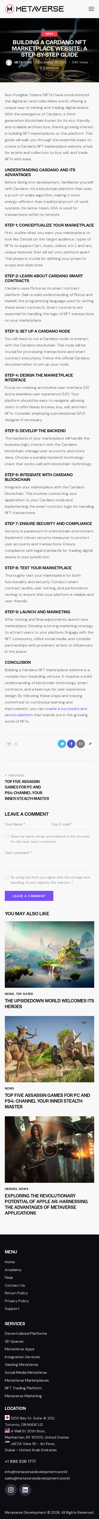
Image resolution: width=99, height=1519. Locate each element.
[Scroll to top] (90, 1483)
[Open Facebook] (71, 744)
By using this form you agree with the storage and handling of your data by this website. (50, 880)
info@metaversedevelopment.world (36, 1471)
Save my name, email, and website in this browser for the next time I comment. (50, 839)
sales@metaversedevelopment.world (37, 1478)
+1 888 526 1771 (20, 1461)
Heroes (11, 1189)
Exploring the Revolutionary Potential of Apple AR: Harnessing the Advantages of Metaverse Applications (46, 1204)
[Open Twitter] (62, 744)
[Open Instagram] (11, 1490)
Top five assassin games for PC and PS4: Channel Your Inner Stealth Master (47, 1101)
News (49, 33)
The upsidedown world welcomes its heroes (49, 1003)
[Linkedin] (25, 1490)
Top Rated (24, 994)
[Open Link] (80, 744)
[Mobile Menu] (91, 9)
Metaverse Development (25, 1512)
